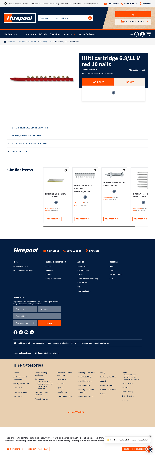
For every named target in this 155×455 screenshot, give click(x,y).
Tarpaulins (103, 381)
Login (111, 266)
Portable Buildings (85, 377)
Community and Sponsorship (88, 279)
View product (53, 219)
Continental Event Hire (32, 4)
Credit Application (91, 4)
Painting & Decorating (64, 396)
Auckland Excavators (45, 381)
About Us (68, 34)
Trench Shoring (127, 392)
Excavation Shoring (51, 4)
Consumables (33, 42)
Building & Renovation (21, 383)
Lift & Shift (60, 383)
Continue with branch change (136, 449)
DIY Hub (43, 34)
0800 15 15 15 (130, 3)
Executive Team (83, 270)
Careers (80, 274)
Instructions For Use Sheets (23, 270)
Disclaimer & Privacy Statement (47, 353)
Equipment (21, 42)
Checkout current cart (38, 449)
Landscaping (61, 379)
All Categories (76, 412)
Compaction (17, 388)
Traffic (102, 394)
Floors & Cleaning (41, 399)
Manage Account (116, 274)
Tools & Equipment (107, 385)
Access (16, 373)
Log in (133, 14)
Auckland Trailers (130, 375)
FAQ (79, 287)
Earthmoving (39, 379)
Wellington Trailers (131, 377)
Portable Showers (85, 381)
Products (11, 42)
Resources (49, 274)
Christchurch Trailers (131, 380)
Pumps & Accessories (86, 396)
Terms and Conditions (22, 353)
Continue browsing (15, 449)
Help (111, 279)
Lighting (59, 388)
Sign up (112, 270)
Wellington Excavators (46, 384)
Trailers (124, 372)
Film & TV (64, 4)
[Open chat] (149, 449)
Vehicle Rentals (15, 4)
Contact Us (113, 3)
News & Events (83, 283)
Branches (147, 3)
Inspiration (31, 34)
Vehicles (125, 400)
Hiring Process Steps (53, 279)
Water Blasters (127, 383)
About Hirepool (83, 266)
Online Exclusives (87, 34)
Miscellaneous (62, 392)
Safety (102, 373)
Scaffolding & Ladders (108, 377)
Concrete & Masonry (20, 392)
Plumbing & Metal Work (86, 373)
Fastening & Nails (46, 42)
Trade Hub (55, 34)
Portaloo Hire (75, 4)
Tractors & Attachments (108, 389)
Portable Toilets (84, 385)
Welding (125, 387)
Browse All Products (20, 266)
